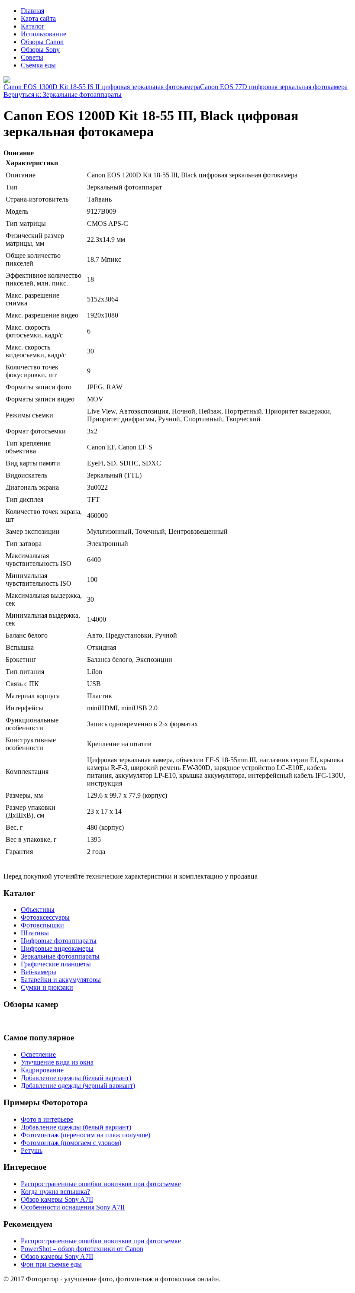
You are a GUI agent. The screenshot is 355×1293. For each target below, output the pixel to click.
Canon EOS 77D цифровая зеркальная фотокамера (274, 86)
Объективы (38, 909)
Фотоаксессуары (45, 917)
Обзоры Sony (40, 49)
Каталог (33, 26)
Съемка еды (38, 65)
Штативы (35, 933)
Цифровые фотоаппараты (59, 940)
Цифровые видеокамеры (57, 948)
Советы (32, 57)
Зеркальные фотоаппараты (60, 956)
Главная (32, 10)
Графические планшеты (56, 964)
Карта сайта (38, 18)
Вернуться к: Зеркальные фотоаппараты (62, 94)
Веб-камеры (38, 971)
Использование (43, 34)
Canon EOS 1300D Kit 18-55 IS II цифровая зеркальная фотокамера (101, 86)
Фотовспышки (42, 925)
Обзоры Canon (42, 41)
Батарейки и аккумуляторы (61, 979)
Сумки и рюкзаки (47, 987)
